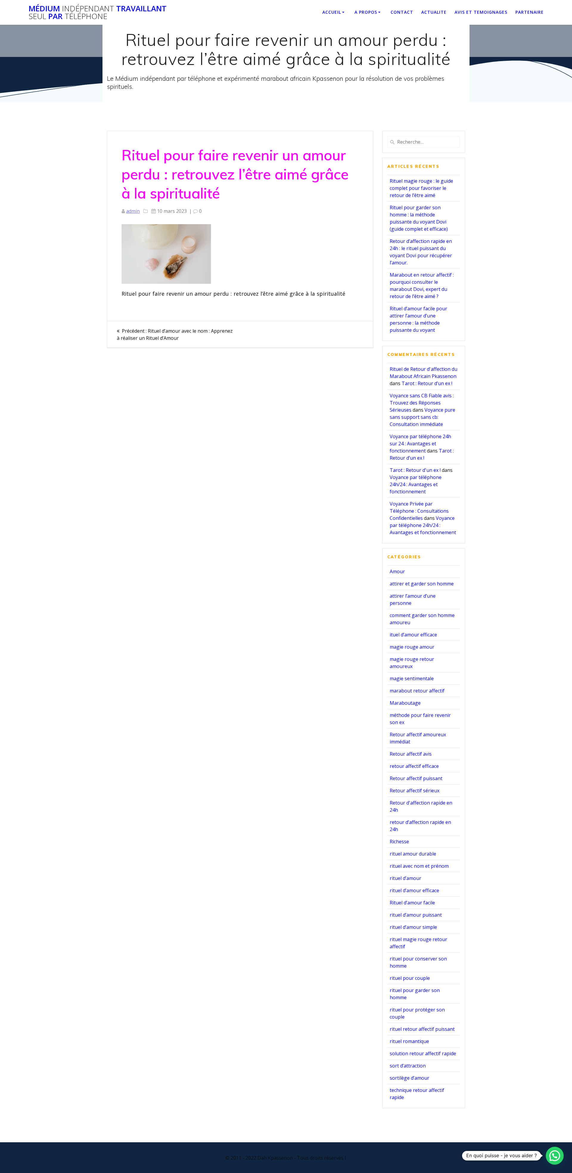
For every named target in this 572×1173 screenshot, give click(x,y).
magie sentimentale (412, 678)
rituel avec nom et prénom (419, 866)
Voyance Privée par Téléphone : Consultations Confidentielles (419, 510)
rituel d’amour (405, 878)
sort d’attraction (408, 1065)
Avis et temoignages (481, 12)
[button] (555, 1156)
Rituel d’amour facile (412, 902)
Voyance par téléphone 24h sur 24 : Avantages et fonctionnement (420, 443)
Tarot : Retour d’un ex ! (427, 383)
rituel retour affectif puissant (422, 1029)
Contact (402, 12)
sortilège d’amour (409, 1078)
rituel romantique (409, 1041)
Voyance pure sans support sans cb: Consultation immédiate (422, 417)
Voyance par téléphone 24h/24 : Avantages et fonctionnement (416, 484)
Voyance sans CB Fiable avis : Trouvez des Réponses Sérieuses (422, 402)
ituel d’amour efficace (413, 634)
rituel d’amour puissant (416, 915)
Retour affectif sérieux (414, 790)
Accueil (331, 12)
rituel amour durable (413, 853)
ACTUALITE (434, 12)
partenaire (529, 12)
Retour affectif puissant (416, 778)
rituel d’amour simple (413, 927)
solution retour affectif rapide (423, 1053)
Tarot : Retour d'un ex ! (415, 470)
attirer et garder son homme (422, 583)
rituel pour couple (410, 978)
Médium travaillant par (98, 12)
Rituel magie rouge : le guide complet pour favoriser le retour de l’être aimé (421, 188)
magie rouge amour (412, 647)
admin (133, 211)
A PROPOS (366, 12)
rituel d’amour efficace (414, 890)
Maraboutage (405, 703)
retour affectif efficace (414, 766)
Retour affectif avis (411, 754)
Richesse (399, 841)
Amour (397, 571)
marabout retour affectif (417, 690)
